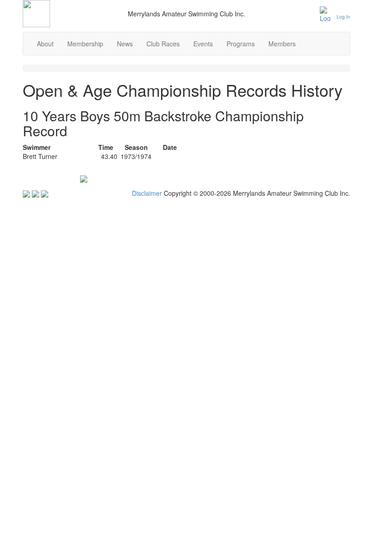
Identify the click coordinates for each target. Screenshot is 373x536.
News (125, 43)
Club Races (163, 43)
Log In (343, 17)
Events (203, 43)
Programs (241, 43)
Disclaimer (147, 193)
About (45, 43)
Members (282, 43)
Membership (85, 43)
